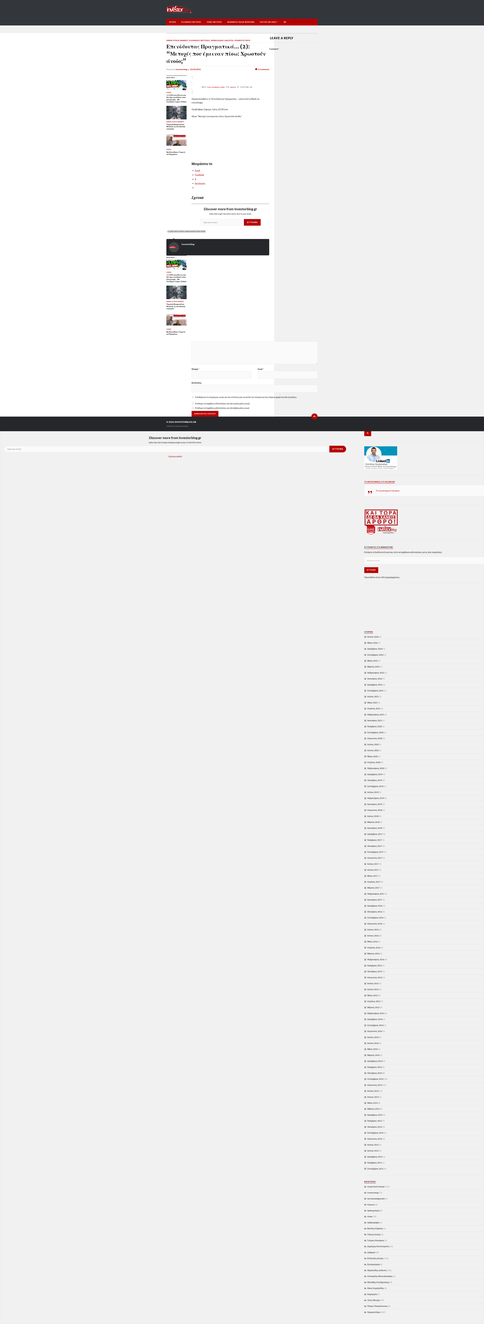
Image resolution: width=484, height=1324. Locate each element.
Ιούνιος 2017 (373, 870)
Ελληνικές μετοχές (191, 22)
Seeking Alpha (373, 1210)
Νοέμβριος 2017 (374, 840)
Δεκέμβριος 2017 (374, 834)
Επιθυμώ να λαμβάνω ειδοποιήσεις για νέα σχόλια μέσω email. (222, 403)
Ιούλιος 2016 (373, 929)
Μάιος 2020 (372, 756)
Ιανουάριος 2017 (374, 899)
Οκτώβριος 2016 (374, 911)
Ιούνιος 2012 (373, 1150)
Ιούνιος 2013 (373, 1097)
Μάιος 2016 (372, 941)
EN (285, 22)
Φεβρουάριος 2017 (375, 894)
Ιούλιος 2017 (373, 864)
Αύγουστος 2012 (374, 1139)
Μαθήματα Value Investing (240, 22)
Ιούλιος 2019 (373, 792)
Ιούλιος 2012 (373, 1145)
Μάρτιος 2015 (373, 1007)
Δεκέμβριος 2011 (374, 1156)
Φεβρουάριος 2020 (375, 768)
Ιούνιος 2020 (373, 750)
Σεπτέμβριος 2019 (375, 786)
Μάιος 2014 (372, 1049)
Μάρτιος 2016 (373, 953)
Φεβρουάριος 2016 (375, 959)
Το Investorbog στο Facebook (379, 482)
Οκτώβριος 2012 (374, 1127)
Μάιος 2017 (372, 876)
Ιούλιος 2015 (373, 983)
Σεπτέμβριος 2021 (375, 690)
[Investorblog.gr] (242, 9)
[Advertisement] (380, 604)
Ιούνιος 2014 (373, 1043)
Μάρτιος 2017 (373, 887)
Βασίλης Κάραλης (375, 1228)
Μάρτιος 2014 (373, 1055)
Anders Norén (181, 426)
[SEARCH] (367, 433)
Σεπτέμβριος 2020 (375, 732)
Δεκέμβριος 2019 (374, 774)
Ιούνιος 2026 (373, 637)
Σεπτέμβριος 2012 (375, 1133)
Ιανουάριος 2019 (374, 804)
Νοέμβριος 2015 (374, 965)
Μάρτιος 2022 (373, 666)
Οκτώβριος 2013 (374, 1073)
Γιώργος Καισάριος (375, 1240)
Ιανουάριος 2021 (374, 720)
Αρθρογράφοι (373, 1222)
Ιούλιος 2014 (373, 1037)
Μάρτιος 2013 (373, 1109)
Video (369, 1216)
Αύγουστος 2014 (374, 1031)
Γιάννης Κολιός (374, 1234)
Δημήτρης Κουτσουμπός (378, 1246)
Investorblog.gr (185, 422)
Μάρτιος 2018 (373, 822)
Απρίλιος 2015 (373, 1001)
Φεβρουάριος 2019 (375, 798)
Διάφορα (371, 1252)
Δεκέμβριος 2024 (374, 649)
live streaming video (216, 87)
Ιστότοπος (197, 383)
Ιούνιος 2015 (373, 989)
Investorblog (372, 1192)
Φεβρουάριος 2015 (375, 1013)
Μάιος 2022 (372, 660)
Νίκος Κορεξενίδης (375, 1288)
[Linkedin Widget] (380, 468)
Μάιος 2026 (372, 643)
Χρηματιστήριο (373, 1312)
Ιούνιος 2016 (373, 935)
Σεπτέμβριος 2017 (375, 852)
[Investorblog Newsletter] (381, 534)
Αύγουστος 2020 (374, 738)
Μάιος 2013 (372, 1103)
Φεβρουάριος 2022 (375, 672)
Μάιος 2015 (372, 995)
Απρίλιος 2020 (373, 762)
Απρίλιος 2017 (373, 882)
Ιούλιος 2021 (373, 696)
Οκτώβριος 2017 (374, 846)
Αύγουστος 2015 (374, 977)
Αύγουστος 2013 (374, 1085)
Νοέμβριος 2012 (374, 1121)
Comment (274, 49)
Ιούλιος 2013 (373, 1091)
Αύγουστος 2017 (374, 858)
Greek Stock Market (376, 1186)
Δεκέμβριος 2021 (374, 684)
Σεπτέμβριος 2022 (375, 655)
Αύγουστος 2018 (374, 810)
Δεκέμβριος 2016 (374, 906)
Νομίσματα (372, 1294)
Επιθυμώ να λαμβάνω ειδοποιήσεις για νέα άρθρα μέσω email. (222, 408)
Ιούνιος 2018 (373, 816)
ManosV (371, 1204)
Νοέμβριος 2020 (374, 726)
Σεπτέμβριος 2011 (375, 1168)
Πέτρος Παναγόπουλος (377, 1306)
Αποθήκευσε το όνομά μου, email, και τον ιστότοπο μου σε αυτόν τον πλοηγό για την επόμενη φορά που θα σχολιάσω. (246, 397)
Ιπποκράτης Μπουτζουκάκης (380, 1276)
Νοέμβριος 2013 (374, 1067)
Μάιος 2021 (372, 702)
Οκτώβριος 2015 (374, 971)
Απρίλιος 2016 (373, 947)
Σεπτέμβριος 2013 (375, 1079)
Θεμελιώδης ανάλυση (376, 1270)
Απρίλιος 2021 (373, 708)
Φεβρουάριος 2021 (375, 714)
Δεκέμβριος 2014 (374, 1019)
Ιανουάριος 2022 (374, 678)
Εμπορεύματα (373, 1264)
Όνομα (196, 369)
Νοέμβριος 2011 (374, 1162)
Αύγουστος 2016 (374, 923)
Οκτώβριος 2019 (374, 780)
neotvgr (233, 87)
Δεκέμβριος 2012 (374, 1115)
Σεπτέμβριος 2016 (375, 917)
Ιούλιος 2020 (373, 744)
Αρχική (172, 22)
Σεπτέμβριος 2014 (375, 1025)
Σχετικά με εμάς (268, 22)
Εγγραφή (252, 222)
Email (261, 369)
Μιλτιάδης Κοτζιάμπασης (378, 1282)
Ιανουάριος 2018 (374, 828)
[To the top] (314, 416)
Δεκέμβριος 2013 (374, 1061)
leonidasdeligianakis (376, 1198)
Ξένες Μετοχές (214, 22)
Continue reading (175, 456)
